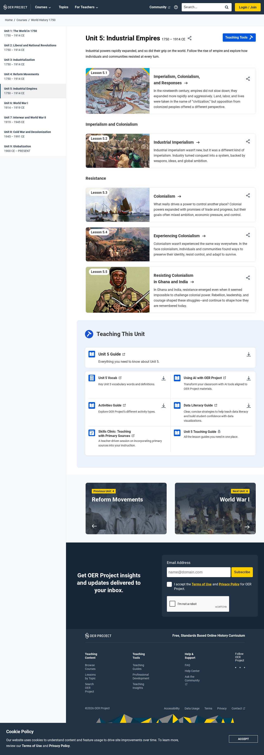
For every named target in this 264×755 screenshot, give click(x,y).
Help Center (192, 671)
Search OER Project (89, 687)
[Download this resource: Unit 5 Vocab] (163, 378)
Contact (237, 708)
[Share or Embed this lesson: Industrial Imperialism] (247, 142)
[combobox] (201, 7)
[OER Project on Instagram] (244, 667)
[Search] (226, 7)
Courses (41, 7)
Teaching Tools (236, 37)
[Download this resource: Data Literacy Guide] (248, 405)
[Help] (175, 7)
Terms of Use (32, 746)
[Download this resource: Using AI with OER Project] (248, 378)
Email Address (178, 562)
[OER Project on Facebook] (235, 667)
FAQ (187, 665)
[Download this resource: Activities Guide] (163, 405)
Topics (63, 7)
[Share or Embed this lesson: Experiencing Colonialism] (247, 235)
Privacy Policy (59, 746)
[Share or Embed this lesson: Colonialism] (247, 196)
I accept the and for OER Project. (212, 586)
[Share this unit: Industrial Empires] (189, 38)
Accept (243, 739)
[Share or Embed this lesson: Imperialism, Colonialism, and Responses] (247, 79)
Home (9, 20)
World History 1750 (43, 20)
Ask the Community (192, 678)
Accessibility (172, 708)
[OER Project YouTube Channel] (239, 667)
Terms (208, 708)
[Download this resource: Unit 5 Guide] (248, 354)
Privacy (222, 708)
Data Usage (192, 708)
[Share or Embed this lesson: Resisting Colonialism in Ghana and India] (247, 278)
